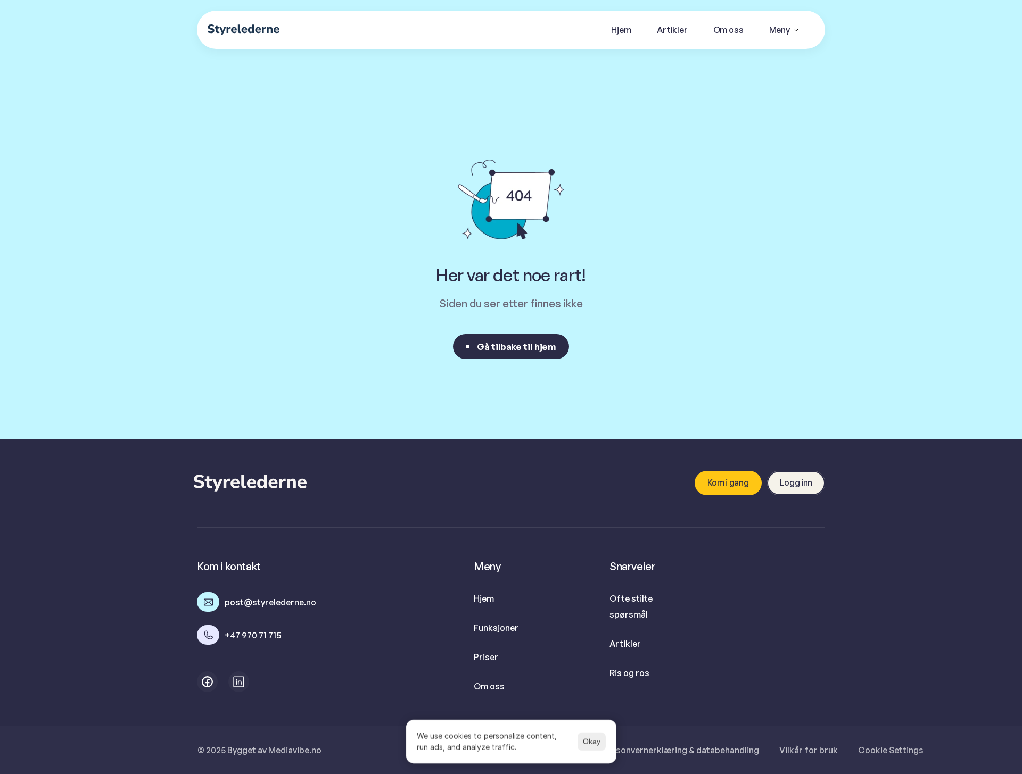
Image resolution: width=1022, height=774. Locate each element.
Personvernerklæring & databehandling (680, 750)
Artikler (625, 643)
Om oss (489, 686)
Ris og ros (629, 673)
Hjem (484, 598)
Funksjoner (496, 627)
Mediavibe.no (295, 750)
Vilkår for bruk (808, 750)
